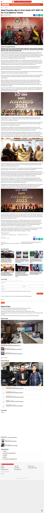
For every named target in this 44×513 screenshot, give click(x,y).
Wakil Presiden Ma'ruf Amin (23, 234)
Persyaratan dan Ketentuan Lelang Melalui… (15, 405)
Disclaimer (16, 467)
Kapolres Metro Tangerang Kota (10, 459)
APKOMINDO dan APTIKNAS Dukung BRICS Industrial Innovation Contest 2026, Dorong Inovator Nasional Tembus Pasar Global (21, 274)
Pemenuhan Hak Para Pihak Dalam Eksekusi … (15, 397)
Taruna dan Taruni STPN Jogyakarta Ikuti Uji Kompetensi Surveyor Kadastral (31, 243)
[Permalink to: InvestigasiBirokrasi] (2, 15)
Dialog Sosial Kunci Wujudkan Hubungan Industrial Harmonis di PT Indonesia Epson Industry (18, 311)
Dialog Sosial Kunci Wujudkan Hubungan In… (14, 353)
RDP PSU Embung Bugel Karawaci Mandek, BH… (11, 345)
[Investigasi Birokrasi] (22, 1)
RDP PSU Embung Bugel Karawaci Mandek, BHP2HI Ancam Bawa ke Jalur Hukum (16, 308)
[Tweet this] (37, 15)
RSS (3, 473)
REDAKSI (2, 467)
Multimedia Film (17, 469)
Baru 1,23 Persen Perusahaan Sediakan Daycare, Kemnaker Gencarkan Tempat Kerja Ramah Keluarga (20, 315)
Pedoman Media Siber (32, 467)
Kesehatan (8, 400)
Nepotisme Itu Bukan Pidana (10, 441)
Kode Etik (16, 466)
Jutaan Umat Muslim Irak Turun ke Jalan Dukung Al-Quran (10, 243)
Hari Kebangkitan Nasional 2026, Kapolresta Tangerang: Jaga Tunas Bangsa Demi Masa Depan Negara (36, 260)
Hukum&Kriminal (4, 344)
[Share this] (34, 15)
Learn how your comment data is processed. (23, 296)
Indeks (2, 466)
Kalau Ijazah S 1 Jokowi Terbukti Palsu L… (9, 437)
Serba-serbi (7, 348)
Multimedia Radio (4, 469)
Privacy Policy (31, 466)
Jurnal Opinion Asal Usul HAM (11, 445)
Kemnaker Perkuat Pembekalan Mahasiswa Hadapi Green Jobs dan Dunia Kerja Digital (36, 273)
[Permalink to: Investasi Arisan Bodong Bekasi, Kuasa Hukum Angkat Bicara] (22, 374)
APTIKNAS (4, 451)
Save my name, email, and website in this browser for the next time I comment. (16, 291)
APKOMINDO (5, 455)
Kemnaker (5, 457)
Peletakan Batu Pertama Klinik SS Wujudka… (15, 401)
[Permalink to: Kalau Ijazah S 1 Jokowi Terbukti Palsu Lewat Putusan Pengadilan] (22, 424)
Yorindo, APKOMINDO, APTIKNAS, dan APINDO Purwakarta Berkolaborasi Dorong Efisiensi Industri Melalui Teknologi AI (7, 274)
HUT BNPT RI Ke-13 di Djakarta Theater (9, 234)
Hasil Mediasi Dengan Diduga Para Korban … (15, 392)
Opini (2, 436)
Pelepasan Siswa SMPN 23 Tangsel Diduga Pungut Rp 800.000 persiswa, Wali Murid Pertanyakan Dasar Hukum (6, 260)
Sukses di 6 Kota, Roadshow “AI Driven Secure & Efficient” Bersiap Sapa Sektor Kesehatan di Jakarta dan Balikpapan (22, 260)
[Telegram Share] (39, 15)
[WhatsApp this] (42, 15)
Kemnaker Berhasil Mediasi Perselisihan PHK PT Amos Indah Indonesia (14, 309)
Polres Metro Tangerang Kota (9, 453)
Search (2, 299)
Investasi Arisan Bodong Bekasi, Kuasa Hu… (15, 388)
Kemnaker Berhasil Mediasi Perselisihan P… (14, 349)
